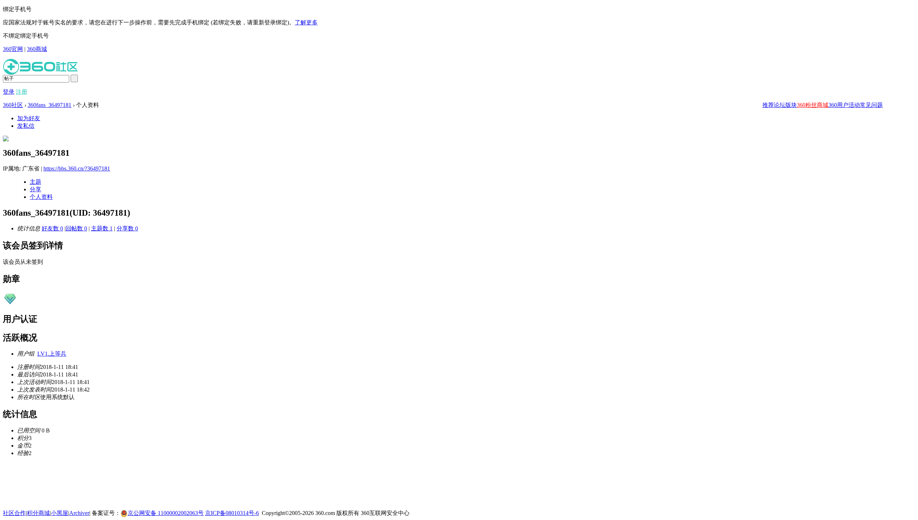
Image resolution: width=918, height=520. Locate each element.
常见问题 (871, 105)
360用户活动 (844, 105)
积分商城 (38, 513)
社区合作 (14, 513)
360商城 (37, 49)
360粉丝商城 (812, 105)
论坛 (779, 105)
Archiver (79, 513)
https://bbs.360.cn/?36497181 (76, 168)
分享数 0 (127, 228)
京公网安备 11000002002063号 (166, 513)
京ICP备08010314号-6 (232, 513)
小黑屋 (59, 513)
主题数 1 (102, 228)
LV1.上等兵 (51, 354)
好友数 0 (52, 228)
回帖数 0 (76, 228)
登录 (8, 92)
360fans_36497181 (49, 105)
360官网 (13, 49)
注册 (21, 92)
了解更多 (306, 22)
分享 (35, 189)
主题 (35, 182)
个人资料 (41, 197)
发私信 (25, 126)
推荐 (768, 105)
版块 (791, 105)
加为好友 (28, 118)
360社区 (13, 105)
